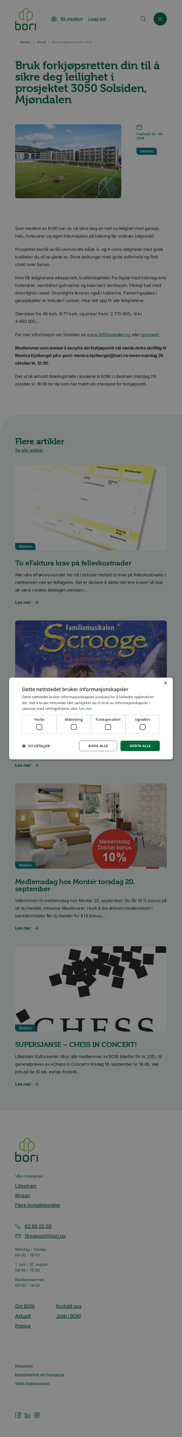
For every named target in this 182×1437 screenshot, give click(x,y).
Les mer (85, 708)
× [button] (165, 683)
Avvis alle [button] (98, 746)
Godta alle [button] (140, 746)
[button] (36, 745)
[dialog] (91, 719)
